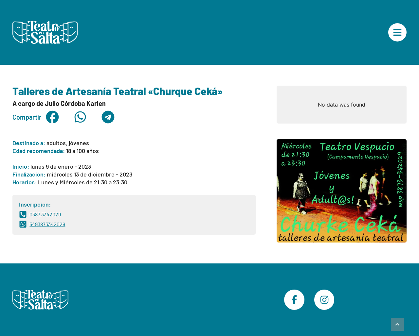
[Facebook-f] (294, 300)
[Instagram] (324, 300)
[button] (52, 117)
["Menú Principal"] (397, 32)
